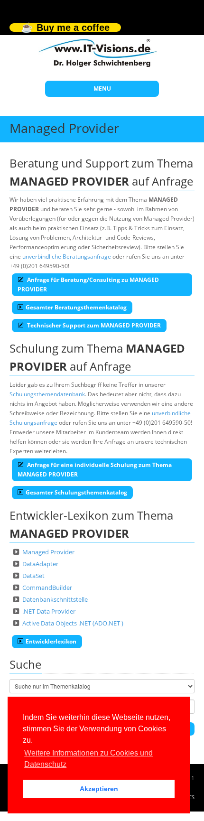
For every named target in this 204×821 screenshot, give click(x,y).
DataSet (33, 575)
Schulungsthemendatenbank (47, 394)
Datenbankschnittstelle (55, 599)
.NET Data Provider (48, 611)
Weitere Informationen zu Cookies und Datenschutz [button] (88, 758)
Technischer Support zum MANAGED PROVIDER (93, 325)
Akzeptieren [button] (99, 789)
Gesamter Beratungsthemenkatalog (76, 307)
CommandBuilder (47, 587)
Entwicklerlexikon (51, 641)
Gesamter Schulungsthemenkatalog (76, 492)
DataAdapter (40, 564)
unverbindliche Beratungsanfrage (66, 256)
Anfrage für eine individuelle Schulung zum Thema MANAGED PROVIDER (95, 469)
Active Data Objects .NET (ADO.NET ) (72, 623)
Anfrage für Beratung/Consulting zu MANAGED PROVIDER (88, 284)
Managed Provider (48, 552)
